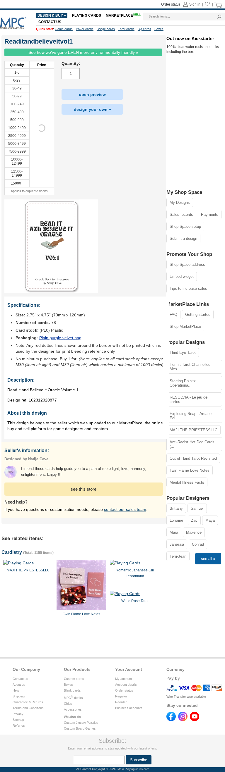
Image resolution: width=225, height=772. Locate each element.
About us (19, 684)
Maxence (194, 532)
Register (121, 696)
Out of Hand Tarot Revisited (193, 458)
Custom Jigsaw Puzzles (81, 722)
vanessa (177, 544)
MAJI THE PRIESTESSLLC (193, 430)
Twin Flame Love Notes (189, 470)
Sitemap (18, 719)
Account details (126, 684)
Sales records (181, 214)
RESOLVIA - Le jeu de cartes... (188, 399)
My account (123, 678)
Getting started (197, 314)
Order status (124, 690)
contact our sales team (125, 509)
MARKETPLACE (123, 15)
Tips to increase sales (188, 288)
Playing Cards (86, 15)
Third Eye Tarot (183, 352)
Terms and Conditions (28, 708)
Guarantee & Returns (28, 702)
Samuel (197, 508)
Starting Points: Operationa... (183, 383)
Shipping (19, 696)
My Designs (180, 202)
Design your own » (92, 109)
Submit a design (183, 238)
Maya (210, 520)
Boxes (68, 684)
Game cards (64, 29)
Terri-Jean (178, 556)
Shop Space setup (185, 226)
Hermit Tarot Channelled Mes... (190, 366)
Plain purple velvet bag (60, 337)
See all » (208, 558)
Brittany (176, 508)
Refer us (19, 725)
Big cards (144, 29)
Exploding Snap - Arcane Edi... (191, 415)
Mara (174, 532)
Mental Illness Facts (187, 482)
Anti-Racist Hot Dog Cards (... (192, 444)
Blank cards (72, 690)
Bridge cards (106, 29)
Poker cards (84, 29)
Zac (194, 520)
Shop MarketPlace (185, 326)
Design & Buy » (52, 15)
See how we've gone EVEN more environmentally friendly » (83, 52)
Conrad (198, 544)
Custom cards (74, 678)
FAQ (173, 314)
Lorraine (176, 520)
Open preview (92, 94)
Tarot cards (126, 29)
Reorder (121, 702)
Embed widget (182, 276)
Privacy (18, 714)
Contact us (20, 678)
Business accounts (128, 708)
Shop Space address (187, 264)
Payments (209, 214)
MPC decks (73, 697)
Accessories (73, 709)
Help (16, 690)
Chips (68, 703)
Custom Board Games (80, 728)
